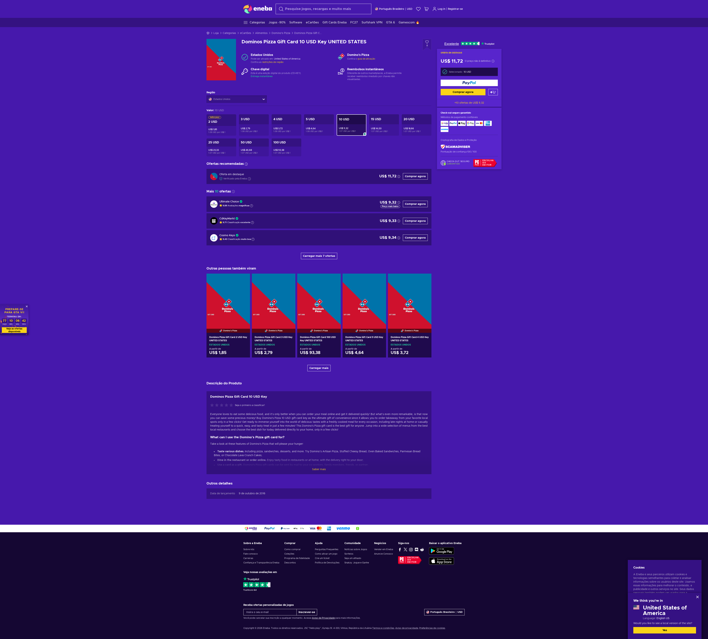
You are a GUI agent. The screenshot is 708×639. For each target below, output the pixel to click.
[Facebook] (400, 549)
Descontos (290, 563)
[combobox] (323, 9)
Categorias (229, 33)
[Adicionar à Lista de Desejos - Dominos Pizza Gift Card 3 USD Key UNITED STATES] (289, 279)
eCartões (245, 33)
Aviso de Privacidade (323, 618)
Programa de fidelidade (297, 558)
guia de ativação (366, 59)
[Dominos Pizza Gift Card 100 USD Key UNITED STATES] (319, 298)
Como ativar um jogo (326, 554)
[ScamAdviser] (455, 147)
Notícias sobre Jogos (355, 549)
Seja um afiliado (352, 558)
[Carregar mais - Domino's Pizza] (341, 56)
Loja (216, 33)
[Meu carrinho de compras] (426, 9)
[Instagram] (411, 549)
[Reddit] (422, 549)
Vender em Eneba (383, 549)
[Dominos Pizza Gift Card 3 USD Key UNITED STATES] (273, 298)
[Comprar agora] (469, 83)
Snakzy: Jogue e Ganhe (356, 563)
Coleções (289, 554)
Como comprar (292, 549)
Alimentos (261, 33)
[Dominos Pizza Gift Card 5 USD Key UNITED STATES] (364, 298)
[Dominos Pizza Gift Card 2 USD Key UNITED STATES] (228, 298)
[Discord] (416, 549)
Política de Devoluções (327, 563)
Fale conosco (250, 554)
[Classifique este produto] (222, 405)
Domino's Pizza (281, 33)
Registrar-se (455, 9)
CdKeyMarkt (227, 218)
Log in (441, 9)
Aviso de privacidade (406, 628)
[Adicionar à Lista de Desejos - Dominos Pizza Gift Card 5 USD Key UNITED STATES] (379, 279)
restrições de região (273, 62)
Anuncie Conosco (383, 554)
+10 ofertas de (469, 103)
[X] (405, 549)
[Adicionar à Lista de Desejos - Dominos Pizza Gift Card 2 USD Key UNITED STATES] (243, 279)
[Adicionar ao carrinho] (493, 92)
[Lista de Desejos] (418, 9)
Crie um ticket (322, 558)
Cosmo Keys (227, 235)
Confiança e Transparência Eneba (261, 563)
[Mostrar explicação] (251, 205)
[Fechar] (697, 597)
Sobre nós (248, 549)
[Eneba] (257, 8)
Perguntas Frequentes (326, 549)
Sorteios (348, 554)
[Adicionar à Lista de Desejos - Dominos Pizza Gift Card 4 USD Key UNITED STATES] (425, 279)
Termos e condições (383, 628)
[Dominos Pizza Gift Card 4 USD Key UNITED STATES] (409, 298)
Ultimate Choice (229, 201)
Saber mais (319, 469)
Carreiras (248, 558)
